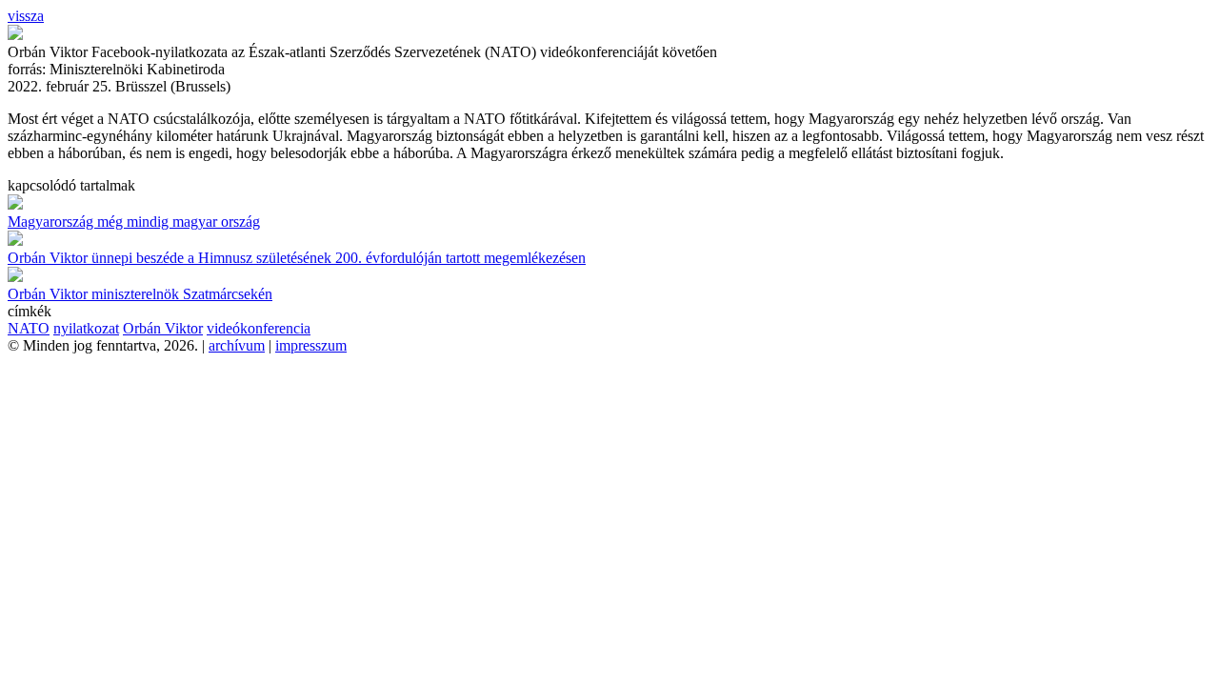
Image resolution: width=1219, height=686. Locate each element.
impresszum (311, 345)
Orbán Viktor (163, 328)
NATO (29, 328)
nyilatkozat (86, 328)
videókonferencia (258, 328)
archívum (237, 345)
